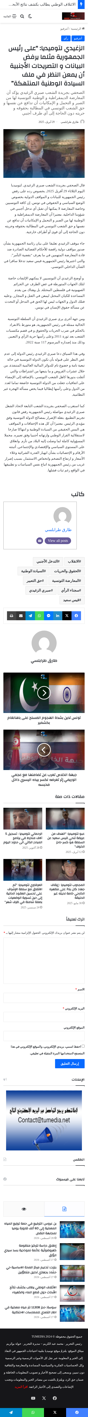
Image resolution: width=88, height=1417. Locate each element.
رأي (66, 38)
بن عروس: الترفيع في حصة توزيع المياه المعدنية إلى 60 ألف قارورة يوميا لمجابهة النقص (30, 1228)
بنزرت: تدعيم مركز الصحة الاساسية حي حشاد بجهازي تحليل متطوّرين (31, 1270)
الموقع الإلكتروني (74, 1027)
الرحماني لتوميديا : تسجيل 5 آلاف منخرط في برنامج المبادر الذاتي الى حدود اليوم (22, 838)
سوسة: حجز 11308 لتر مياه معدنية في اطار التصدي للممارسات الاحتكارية (30, 1309)
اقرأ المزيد (21, 1386)
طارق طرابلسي (70, 122)
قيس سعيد (71, 600)
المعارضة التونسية (65, 581)
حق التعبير (34, 581)
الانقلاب (73, 561)
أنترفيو (64, 28)
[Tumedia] (73, 16)
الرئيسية (76, 28)
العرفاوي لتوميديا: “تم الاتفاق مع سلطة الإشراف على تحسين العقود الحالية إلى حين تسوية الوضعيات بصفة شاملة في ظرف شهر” (23, 893)
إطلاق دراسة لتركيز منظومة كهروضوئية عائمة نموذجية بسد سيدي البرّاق (30, 1250)
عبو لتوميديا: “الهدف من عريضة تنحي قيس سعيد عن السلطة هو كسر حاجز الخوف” (66, 840)
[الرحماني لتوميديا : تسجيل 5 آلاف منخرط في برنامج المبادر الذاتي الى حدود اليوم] (22, 819)
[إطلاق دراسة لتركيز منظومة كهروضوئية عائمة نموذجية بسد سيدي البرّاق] (72, 1251)
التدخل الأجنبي (47, 561)
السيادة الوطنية (32, 571)
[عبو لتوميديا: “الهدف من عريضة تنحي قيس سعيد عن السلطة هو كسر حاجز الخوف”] (65, 819)
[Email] (39, 540)
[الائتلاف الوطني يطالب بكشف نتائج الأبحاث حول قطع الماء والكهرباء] (72, 1293)
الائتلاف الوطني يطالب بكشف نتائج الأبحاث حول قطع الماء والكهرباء (33, 1290)
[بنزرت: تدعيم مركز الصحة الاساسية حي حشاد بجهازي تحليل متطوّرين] (72, 1273)
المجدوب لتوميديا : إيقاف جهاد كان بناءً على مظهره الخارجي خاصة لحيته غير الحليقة (67, 891)
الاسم (80, 989)
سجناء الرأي (70, 590)
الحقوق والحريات (66, 571)
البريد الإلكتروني (74, 1008)
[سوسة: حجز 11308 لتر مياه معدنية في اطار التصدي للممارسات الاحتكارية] (72, 1313)
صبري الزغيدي (40, 590)
